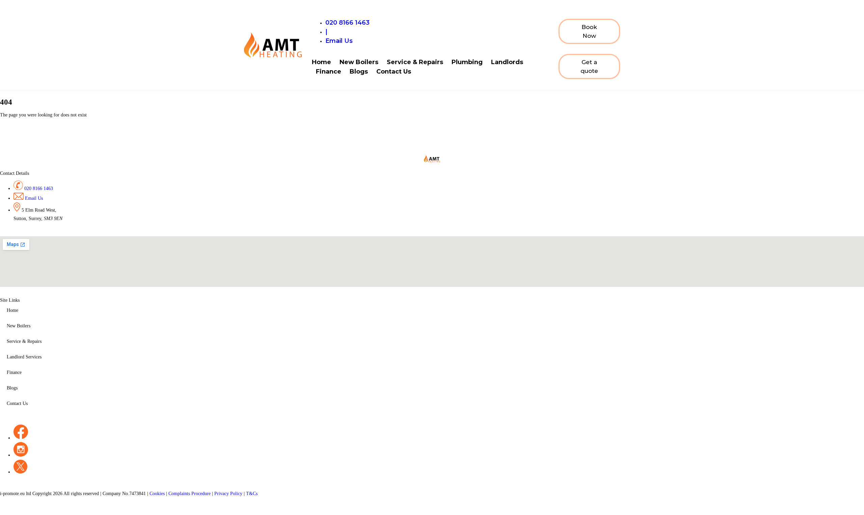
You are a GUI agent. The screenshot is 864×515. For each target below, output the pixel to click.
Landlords (507, 62)
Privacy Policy (229, 493)
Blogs (359, 71)
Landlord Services (24, 356)
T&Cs (252, 493)
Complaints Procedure (190, 493)
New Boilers (359, 62)
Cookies (158, 493)
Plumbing (467, 62)
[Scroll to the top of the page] (2, 510)
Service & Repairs (415, 62)
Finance (328, 71)
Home (321, 62)
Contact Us (393, 71)
